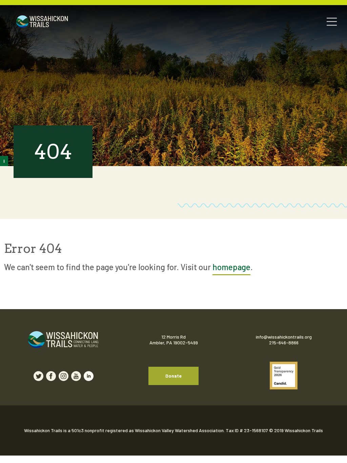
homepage (231, 267)
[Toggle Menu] (332, 21)
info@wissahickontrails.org (284, 337)
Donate (173, 376)
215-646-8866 (284, 342)
